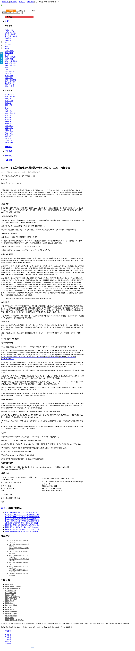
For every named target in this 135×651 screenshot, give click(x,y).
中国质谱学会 (9, 609)
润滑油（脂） (9, 30)
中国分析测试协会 (11, 611)
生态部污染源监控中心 (13, 588)
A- (1, 172)
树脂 (6, 46)
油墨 (6, 69)
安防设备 (8, 130)
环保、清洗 (9, 126)
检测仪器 (8, 99)
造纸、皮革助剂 (10, 65)
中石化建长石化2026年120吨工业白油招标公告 (21, 512)
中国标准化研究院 (11, 616)
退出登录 (30, 2)
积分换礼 (8, 639)
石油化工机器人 (10, 140)
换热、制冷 (9, 115)
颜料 (6, 67)
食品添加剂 (9, 76)
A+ (5, 172)
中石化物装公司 (10, 593)
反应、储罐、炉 (10, 113)
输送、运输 (9, 134)
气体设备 (8, 103)
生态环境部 (9, 584)
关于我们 (8, 633)
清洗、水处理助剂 (11, 61)
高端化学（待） (10, 84)
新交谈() (22, 2)
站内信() (13, 2)
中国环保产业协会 (11, 599)
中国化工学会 (9, 601)
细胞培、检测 (9, 86)
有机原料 (8, 40)
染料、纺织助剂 (10, 63)
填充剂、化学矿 (10, 34)
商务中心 (5, 2)
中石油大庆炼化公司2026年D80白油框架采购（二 (22, 519)
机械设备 (22, 11)
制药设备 (8, 138)
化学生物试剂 (9, 71)
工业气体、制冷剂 (11, 36)
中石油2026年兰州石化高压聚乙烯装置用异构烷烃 (22, 517)
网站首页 (8, 631)
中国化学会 (9, 603)
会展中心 (8, 155)
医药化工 (8, 42)
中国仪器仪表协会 (11, 605)
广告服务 (8, 637)
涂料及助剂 (9, 59)
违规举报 (8, 643)
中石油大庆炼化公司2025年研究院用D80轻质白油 (22, 529)
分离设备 (8, 119)
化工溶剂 (8, 44)
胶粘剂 (7, 49)
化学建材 (8, 74)
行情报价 (8, 147)
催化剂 (7, 55)
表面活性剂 (9, 53)
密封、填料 (9, 105)
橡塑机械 (8, 136)
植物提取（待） (10, 82)
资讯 (33, 11)
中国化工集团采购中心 (13, 597)
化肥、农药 (9, 78)
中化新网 (8, 607)
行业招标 (8, 151)
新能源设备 (9, 142)
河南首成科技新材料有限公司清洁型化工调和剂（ (22, 531)
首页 (6, 21)
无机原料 (8, 38)
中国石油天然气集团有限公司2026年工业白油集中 (22, 527)
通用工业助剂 (9, 51)
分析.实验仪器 (10, 96)
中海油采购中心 (10, 595)
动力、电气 (9, 128)
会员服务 (8, 635)
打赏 (2, 502)
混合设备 (8, 121)
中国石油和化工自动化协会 (14, 620)
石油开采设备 (9, 94)
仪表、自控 (9, 101)
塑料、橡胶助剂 (10, 57)
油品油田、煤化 (10, 32)
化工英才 (8, 160)
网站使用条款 (26, 633)
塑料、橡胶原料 (10, 80)
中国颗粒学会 (9, 618)
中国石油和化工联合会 (13, 586)
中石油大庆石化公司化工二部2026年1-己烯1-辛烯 (22, 515)
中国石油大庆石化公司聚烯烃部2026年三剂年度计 (22, 525)
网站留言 (8, 641)
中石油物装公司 (10, 591)
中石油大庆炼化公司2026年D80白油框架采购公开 (22, 521)
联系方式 (16, 633)
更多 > (4, 508)
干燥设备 (8, 117)
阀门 (6, 109)
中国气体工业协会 (11, 613)
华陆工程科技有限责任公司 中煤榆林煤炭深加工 (21, 523)
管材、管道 (9, 111)
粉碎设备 (8, 124)
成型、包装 (9, 132)
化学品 (11, 11)
